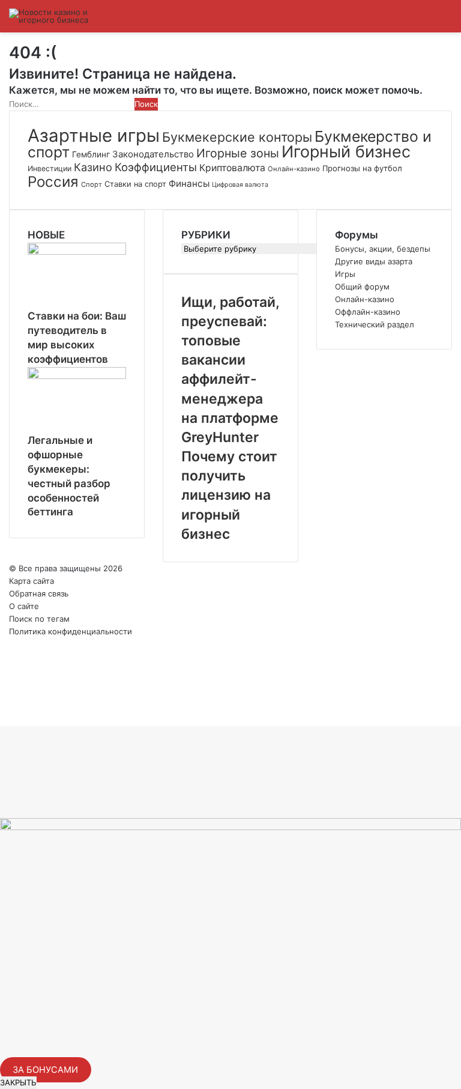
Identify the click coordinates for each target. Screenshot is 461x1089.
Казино (93, 167)
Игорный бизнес (346, 151)
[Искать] (425, 20)
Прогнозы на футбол (362, 168)
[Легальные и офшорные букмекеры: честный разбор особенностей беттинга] (77, 376)
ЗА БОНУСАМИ (45, 1069)
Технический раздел (374, 324)
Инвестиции (49, 168)
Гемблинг (91, 154)
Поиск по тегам (39, 618)
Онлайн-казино (294, 169)
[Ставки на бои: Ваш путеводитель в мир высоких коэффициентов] (77, 251)
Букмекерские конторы (237, 137)
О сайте (24, 606)
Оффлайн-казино (367, 312)
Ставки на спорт (135, 184)
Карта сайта (31, 581)
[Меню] (446, 20)
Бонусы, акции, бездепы (382, 248)
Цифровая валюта (240, 185)
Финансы (189, 183)
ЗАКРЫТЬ (18, 1082)
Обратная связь (38, 593)
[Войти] (383, 20)
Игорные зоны (237, 153)
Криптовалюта (232, 168)
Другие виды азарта (373, 261)
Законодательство (153, 154)
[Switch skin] (404, 20)
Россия (53, 181)
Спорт (91, 184)
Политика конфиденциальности (70, 631)
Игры (345, 274)
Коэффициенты (156, 167)
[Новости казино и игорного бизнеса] (66, 16)
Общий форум (362, 286)
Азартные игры (94, 135)
